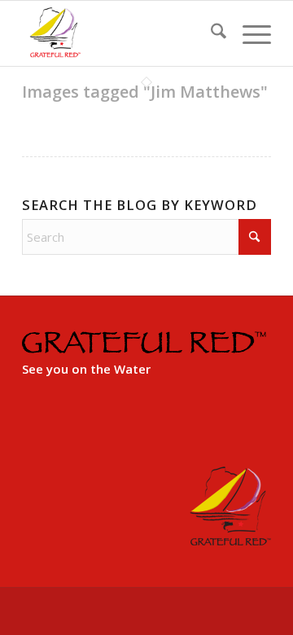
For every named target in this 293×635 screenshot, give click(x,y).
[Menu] (248, 33)
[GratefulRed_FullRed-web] (121, 33)
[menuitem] (210, 33)
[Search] (210, 33)
